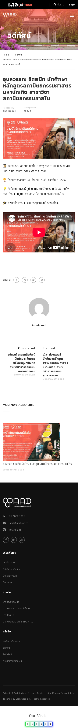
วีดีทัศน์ (6, 648)
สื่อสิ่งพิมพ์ (7, 654)
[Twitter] (33, 280)
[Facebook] (16, 280)
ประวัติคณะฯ (9, 563)
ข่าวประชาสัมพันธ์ (11, 602)
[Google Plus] (25, 280)
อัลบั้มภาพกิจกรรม (11, 641)
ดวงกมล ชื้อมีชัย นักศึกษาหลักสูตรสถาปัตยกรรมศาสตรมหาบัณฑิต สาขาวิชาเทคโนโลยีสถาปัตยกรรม (39, 463)
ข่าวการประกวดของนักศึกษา (16, 608)
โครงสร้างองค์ (10, 576)
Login (72, 4)
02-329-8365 (17, 516)
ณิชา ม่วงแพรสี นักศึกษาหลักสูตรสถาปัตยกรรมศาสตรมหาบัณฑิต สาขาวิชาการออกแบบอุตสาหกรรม (55, 365)
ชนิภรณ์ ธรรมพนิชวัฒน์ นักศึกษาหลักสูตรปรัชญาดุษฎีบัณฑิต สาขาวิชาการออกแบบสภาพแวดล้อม (21, 362)
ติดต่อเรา (7, 582)
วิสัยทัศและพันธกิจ (11, 569)
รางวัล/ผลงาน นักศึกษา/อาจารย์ (18, 622)
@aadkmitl (13, 530)
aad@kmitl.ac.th (18, 523)
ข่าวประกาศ (8, 615)
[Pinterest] (42, 280)
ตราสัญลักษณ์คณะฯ (12, 661)
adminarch (9, 111)
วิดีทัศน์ (27, 111)
